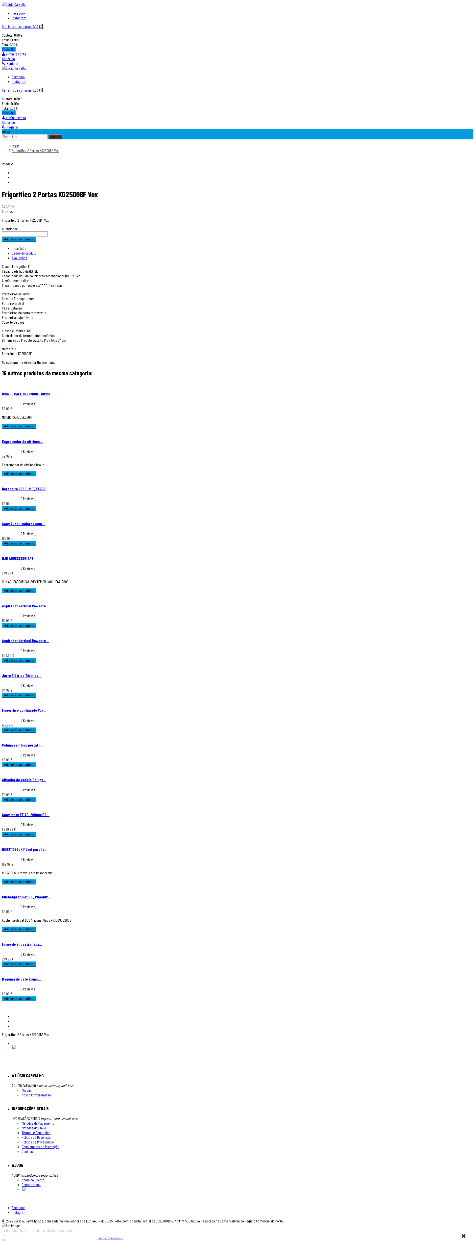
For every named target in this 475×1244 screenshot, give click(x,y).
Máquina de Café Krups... (21, 979)
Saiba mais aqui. (110, 1238)
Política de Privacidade (38, 1142)
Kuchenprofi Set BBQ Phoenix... (26, 896)
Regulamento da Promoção (40, 1146)
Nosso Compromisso (36, 1094)
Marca (6, 348)
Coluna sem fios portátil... (22, 745)
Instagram (19, 17)
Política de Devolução (36, 1137)
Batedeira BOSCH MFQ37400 (24, 488)
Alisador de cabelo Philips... (24, 779)
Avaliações (19, 257)
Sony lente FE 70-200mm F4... (25, 814)
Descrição (19, 248)
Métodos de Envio (34, 1127)
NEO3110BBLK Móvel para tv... (24, 849)
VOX (13, 348)
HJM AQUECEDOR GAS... (19, 558)
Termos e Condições (36, 1132)
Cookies (27, 1151)
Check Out (9, 49)
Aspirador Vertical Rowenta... (25, 605)
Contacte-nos (31, 1184)
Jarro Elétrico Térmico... (21, 675)
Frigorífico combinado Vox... (24, 710)
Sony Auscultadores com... (23, 523)
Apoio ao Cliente (33, 1179)
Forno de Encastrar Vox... (22, 944)
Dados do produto (24, 253)
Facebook (18, 13)
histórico (8, 58)
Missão (27, 1090)
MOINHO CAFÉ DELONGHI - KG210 (26, 393)
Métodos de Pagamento (38, 1123)
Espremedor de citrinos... (22, 441)
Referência (10, 353)
